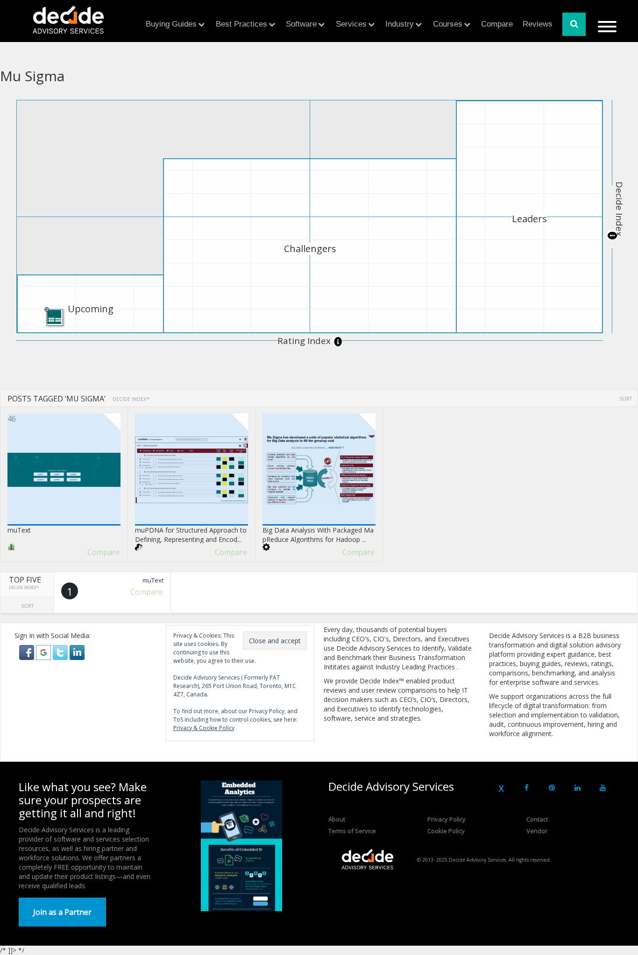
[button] (27, 651)
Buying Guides (171, 24)
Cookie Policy (446, 831)
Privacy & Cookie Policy (203, 728)
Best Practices (241, 24)
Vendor (536, 831)
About (336, 819)
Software (301, 24)
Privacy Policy (446, 819)
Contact (537, 819)
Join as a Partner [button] (62, 912)
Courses (447, 24)
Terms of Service (352, 831)
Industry (399, 24)
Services (351, 24)
